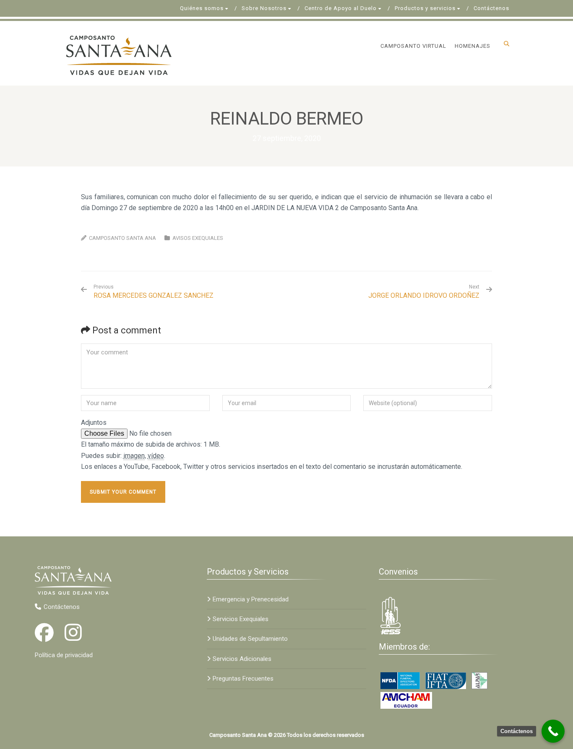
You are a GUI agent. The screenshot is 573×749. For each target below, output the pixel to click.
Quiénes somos (202, 8)
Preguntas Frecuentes (243, 678)
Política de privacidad (64, 655)
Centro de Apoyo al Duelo (341, 8)
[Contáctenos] (553, 731)
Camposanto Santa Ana (122, 238)
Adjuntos (94, 423)
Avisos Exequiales (197, 238)
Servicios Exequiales (240, 619)
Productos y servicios (425, 8)
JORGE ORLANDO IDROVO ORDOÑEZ (423, 295)
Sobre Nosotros (264, 8)
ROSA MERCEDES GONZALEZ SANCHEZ (154, 291)
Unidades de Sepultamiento (250, 638)
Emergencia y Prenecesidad (251, 599)
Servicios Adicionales (242, 659)
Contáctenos (491, 8)
